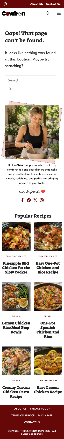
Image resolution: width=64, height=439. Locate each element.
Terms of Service (23, 415)
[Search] (10, 89)
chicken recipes (48, 256)
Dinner (16, 316)
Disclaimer (45, 415)
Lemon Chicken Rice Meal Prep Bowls (16, 328)
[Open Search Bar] (48, 13)
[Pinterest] (5, 4)
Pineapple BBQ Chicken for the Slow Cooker (16, 268)
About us (20, 409)
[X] (35, 200)
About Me (37, 4)
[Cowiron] (13, 13)
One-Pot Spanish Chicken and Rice (48, 330)
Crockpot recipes (16, 256)
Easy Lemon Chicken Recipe (48, 389)
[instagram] (42, 200)
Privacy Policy (40, 409)
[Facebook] (22, 200)
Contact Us (53, 4)
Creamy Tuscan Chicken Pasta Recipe (16, 392)
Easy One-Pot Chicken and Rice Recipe (48, 268)
